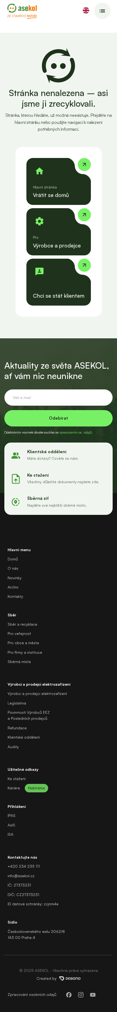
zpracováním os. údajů (75, 432)
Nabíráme (36, 788)
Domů (13, 559)
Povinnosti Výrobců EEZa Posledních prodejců (29, 715)
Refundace (17, 728)
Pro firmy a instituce (25, 652)
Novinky (14, 577)
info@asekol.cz (21, 875)
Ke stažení (17, 778)
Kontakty (15, 596)
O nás (13, 568)
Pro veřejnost (19, 633)
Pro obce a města (23, 642)
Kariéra (14, 788)
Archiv (13, 587)
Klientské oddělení (24, 737)
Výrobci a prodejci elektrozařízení (37, 693)
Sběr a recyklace (22, 624)
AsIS (11, 825)
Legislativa (17, 703)
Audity (13, 746)
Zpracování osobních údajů (32, 994)
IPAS (12, 815)
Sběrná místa (19, 661)
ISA (10, 834)
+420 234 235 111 (24, 866)
